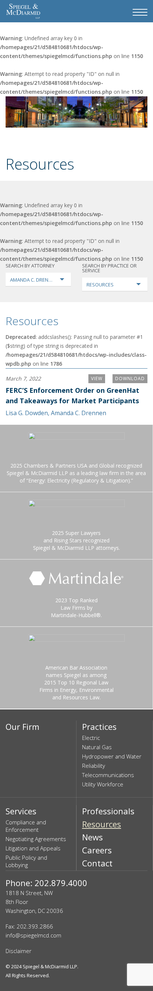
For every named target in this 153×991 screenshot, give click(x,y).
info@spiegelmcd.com (33, 935)
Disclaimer (19, 951)
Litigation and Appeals (33, 848)
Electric (91, 737)
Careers (97, 850)
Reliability (93, 765)
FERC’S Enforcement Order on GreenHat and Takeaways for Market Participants (72, 395)
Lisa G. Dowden (27, 413)
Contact (97, 863)
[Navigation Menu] (140, 12)
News (92, 837)
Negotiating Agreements (36, 839)
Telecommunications (108, 775)
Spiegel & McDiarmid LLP (50, 966)
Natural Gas (97, 747)
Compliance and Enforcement (26, 825)
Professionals (108, 811)
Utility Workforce (102, 784)
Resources (32, 320)
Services (21, 811)
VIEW (96, 378)
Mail (108, 141)
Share (124, 141)
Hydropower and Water (111, 756)
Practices (99, 726)
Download (130, 378)
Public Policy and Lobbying (26, 861)
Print (140, 141)
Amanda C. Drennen (78, 413)
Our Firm (22, 726)
